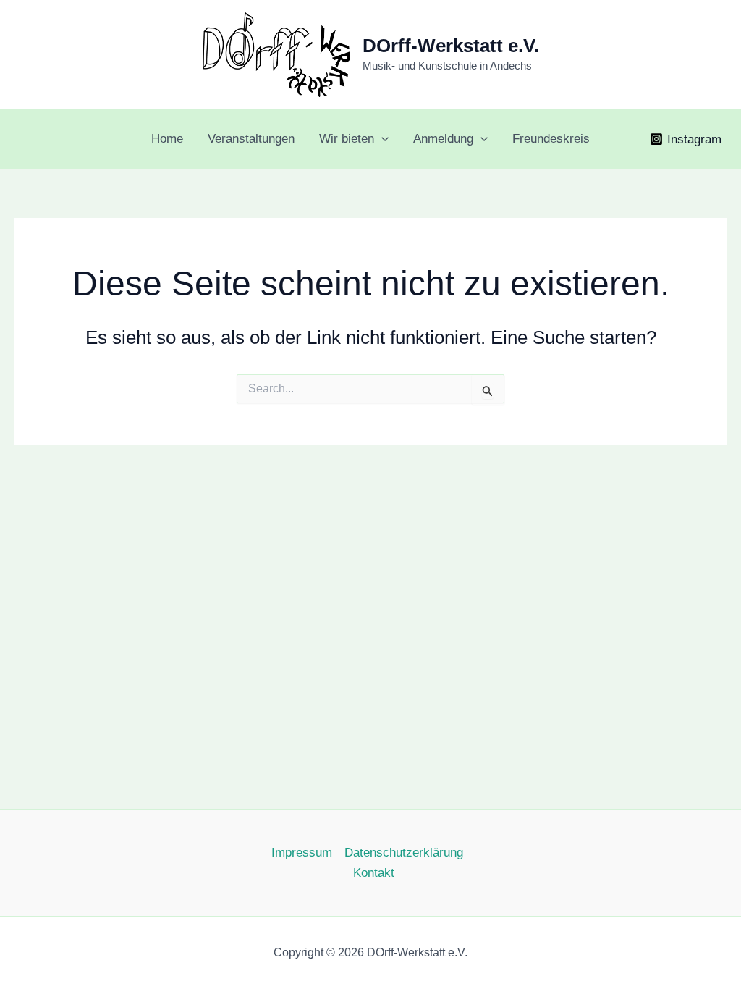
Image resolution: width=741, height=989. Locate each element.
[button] (381, 139)
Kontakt (373, 873)
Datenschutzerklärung (403, 852)
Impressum (301, 852)
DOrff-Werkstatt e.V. (451, 45)
